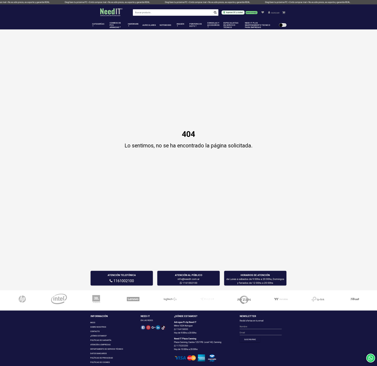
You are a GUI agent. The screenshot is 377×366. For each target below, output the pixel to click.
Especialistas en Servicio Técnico (230, 25)
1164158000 (182, 329)
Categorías (98, 24)
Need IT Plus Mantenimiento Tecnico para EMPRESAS (257, 25)
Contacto (95, 331)
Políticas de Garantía (100, 340)
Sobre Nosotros (98, 327)
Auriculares (149, 25)
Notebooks (165, 25)
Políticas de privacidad (101, 358)
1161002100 (123, 281)
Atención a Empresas (100, 345)
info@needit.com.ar (189, 279)
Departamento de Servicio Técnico (106, 349)
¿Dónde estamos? (98, 336)
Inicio (92, 323)
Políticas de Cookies (100, 362)
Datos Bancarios (98, 353)
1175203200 (182, 346)
